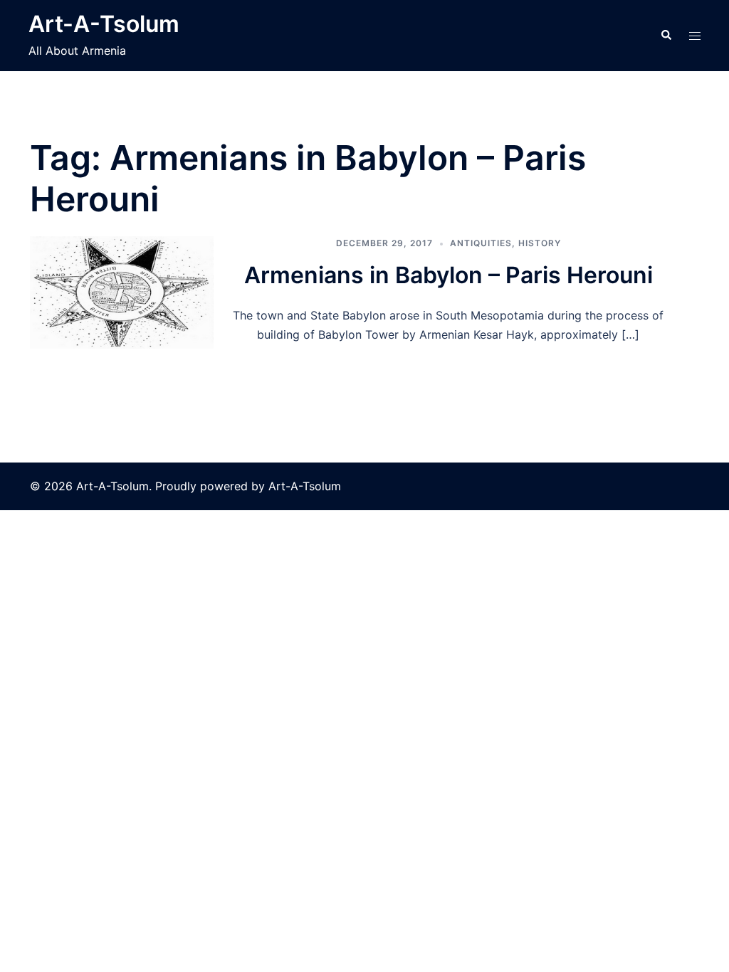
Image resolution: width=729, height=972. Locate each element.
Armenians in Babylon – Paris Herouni (448, 275)
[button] (665, 35)
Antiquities (481, 243)
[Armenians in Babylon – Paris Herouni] (122, 292)
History (539, 243)
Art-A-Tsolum (103, 24)
